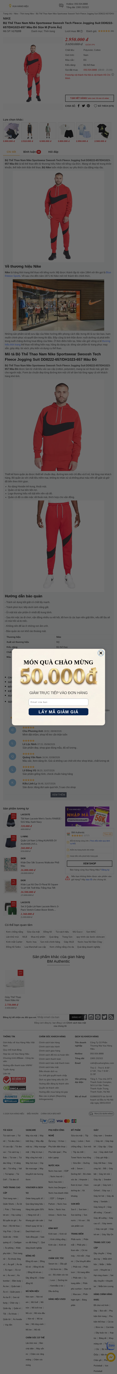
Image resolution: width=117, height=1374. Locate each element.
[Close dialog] (101, 653)
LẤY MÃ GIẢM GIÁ (59, 711)
